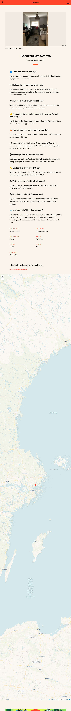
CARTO (69, 699)
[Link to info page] (3, 3)
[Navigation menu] (68, 3)
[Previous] (9, 29)
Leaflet (49, 699)
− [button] (2, 279)
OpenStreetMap (55, 699)
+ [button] (2, 276)
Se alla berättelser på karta (18, 269)
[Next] (61, 29)
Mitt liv (35, 3)
